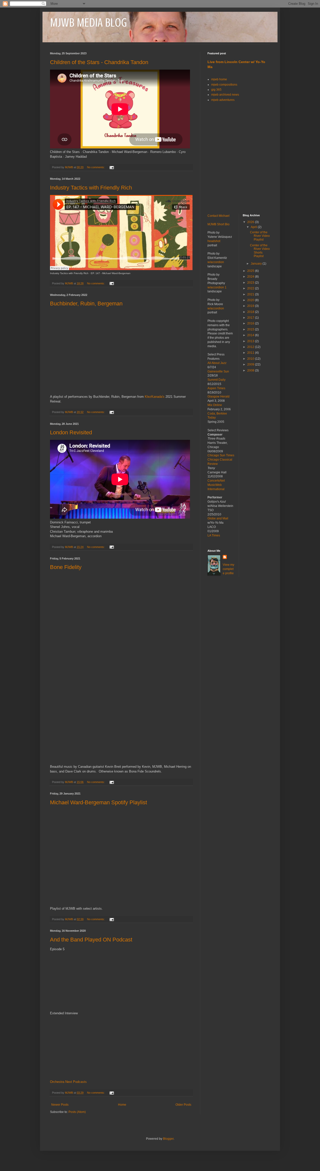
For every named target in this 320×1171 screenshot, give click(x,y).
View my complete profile (228, 569)
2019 (251, 306)
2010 (251, 358)
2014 (251, 335)
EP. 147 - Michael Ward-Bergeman (110, 273)
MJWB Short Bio (219, 224)
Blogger (168, 1138)
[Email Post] (111, 167)
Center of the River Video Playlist (260, 236)
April (254, 227)
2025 (251, 271)
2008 (251, 370)
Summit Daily (217, 379)
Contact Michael (219, 216)
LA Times (214, 535)
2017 (251, 317)
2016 (251, 323)
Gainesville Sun (218, 371)
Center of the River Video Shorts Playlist (260, 251)
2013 (251, 341)
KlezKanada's (154, 397)
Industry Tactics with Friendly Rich (91, 187)
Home (122, 1104)
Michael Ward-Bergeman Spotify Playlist (98, 802)
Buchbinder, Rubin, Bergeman (86, 303)
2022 (251, 288)
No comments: (96, 167)
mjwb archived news (225, 94)
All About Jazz (217, 363)
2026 (251, 222)
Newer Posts (59, 1104)
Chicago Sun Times (221, 455)
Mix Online (215, 405)
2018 (251, 312)
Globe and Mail (218, 518)
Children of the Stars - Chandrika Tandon (99, 62)
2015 (251, 329)
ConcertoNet (216, 480)
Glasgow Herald (219, 396)
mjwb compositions (224, 84)
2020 (251, 300)
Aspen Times (216, 388)
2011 (251, 352)
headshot (214, 241)
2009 (251, 364)
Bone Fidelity (66, 567)
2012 (251, 347)
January (256, 263)
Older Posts (183, 1104)
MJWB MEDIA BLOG (88, 23)
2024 (251, 276)
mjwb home (219, 79)
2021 (251, 294)
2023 (251, 282)
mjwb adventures (222, 100)
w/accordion (216, 262)
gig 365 (216, 89)
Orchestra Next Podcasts (68, 1082)
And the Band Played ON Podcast (91, 939)
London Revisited (71, 432)
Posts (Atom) (77, 1112)
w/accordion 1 (217, 287)
